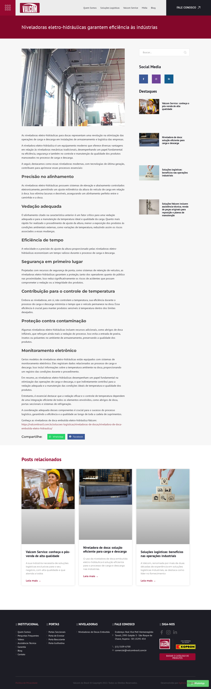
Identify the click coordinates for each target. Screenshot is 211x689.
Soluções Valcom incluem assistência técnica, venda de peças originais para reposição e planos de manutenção (175, 209)
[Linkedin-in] (168, 79)
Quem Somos (90, 7)
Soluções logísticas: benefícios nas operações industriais (175, 172)
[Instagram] (156, 79)
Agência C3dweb (187, 682)
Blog (153, 7)
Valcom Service (130, 7)
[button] (8, 8)
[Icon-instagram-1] (168, 632)
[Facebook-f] (143, 79)
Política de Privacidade (26, 682)
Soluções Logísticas (110, 7)
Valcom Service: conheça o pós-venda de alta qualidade (175, 106)
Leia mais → (33, 580)
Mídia (144, 7)
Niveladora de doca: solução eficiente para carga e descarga (173, 140)
